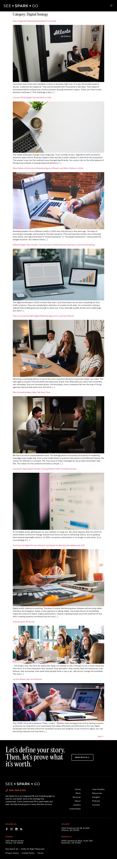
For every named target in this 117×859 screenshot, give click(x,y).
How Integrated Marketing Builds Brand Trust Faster (34, 21)
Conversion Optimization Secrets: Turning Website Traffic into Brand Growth (44, 468)
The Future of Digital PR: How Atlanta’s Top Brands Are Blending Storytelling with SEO (49, 545)
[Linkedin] (16, 829)
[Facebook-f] (6, 829)
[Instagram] (11, 829)
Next (101, 736)
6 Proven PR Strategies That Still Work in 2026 (32, 97)
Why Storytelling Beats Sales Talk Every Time (31, 392)
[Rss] (21, 829)
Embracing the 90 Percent (24, 621)
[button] (111, 6)
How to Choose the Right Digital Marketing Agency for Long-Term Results (43, 316)
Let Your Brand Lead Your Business (27, 679)
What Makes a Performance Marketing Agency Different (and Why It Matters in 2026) (48, 168)
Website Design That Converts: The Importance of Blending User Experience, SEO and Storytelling (54, 244)
